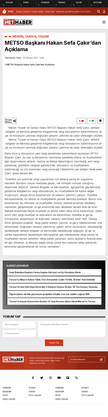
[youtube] (59, 378)
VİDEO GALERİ (9, 399)
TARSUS (30, 36)
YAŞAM (43, 36)
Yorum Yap (54, 343)
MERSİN (18, 36)
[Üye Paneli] (102, 11)
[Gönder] (102, 359)
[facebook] (33, 378)
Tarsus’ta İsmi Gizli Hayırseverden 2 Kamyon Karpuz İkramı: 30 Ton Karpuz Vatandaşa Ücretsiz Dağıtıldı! (54, 287)
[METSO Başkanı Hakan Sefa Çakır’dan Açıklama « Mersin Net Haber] (18, 22)
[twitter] (41, 378)
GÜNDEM (7, 388)
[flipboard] (67, 378)
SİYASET (32, 388)
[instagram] (50, 378)
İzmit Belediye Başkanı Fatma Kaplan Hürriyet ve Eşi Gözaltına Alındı (45, 272)
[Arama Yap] (97, 11)
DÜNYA (32, 391)
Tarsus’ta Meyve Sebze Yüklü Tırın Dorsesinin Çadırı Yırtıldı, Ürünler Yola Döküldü (52, 279)
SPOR (5, 395)
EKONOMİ (7, 391)
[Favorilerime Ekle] (100, 121)
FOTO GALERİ (35, 395)
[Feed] (76, 378)
